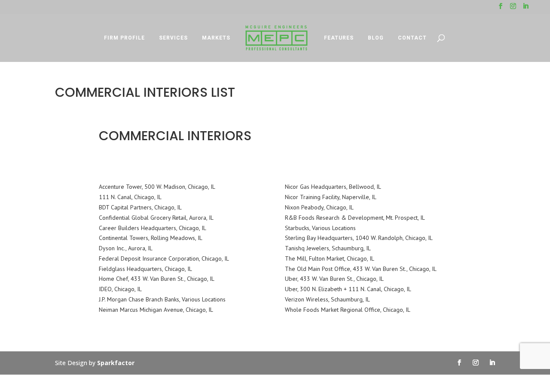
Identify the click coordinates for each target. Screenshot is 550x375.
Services (173, 38)
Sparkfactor (115, 363)
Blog (376, 38)
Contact (412, 38)
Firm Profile (124, 38)
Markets (216, 38)
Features (339, 38)
